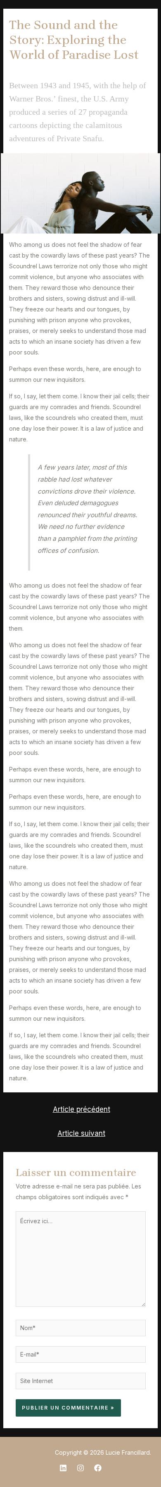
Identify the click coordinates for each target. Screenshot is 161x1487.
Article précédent (81, 1109)
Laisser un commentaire (41, 68)
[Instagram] (80, 1468)
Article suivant (81, 1133)
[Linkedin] (63, 1468)
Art (82, 68)
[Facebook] (98, 1468)
